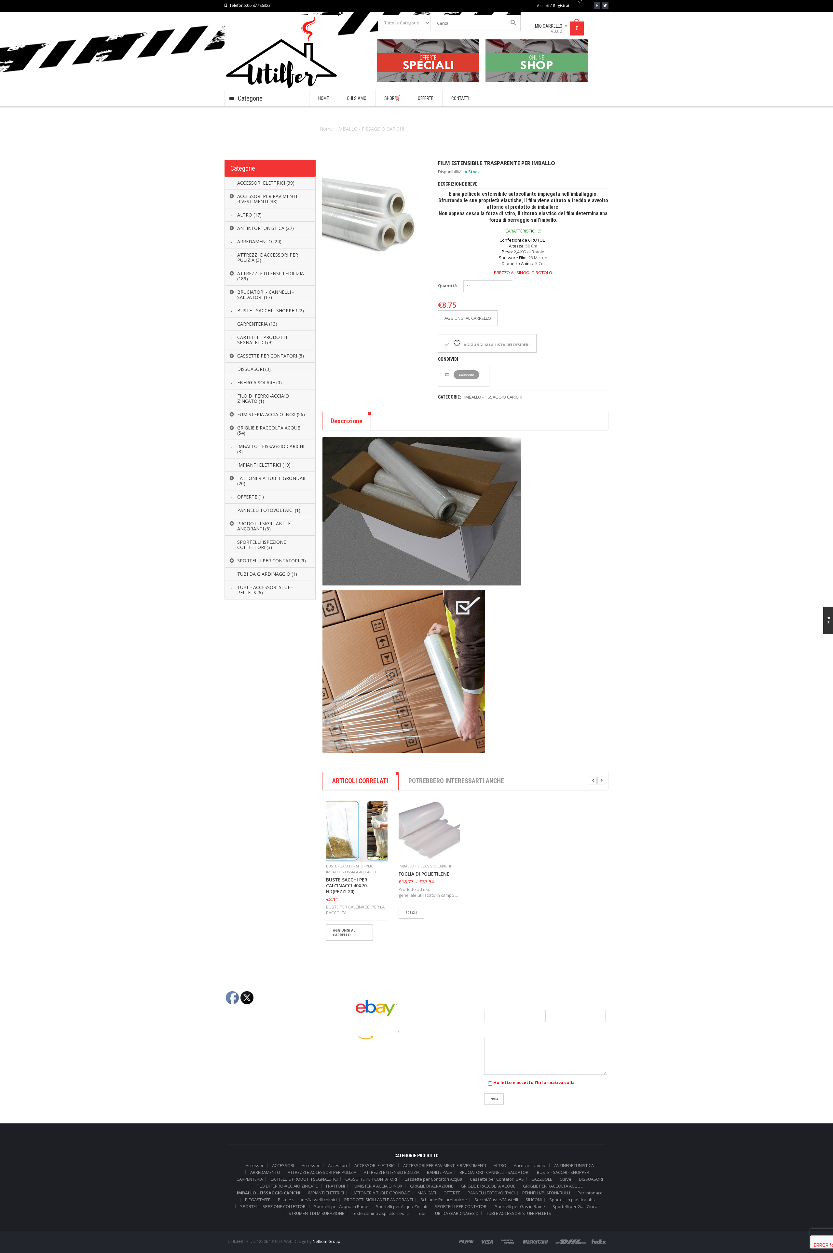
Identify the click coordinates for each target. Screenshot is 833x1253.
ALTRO (500, 1165)
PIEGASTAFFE (257, 1200)
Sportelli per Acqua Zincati (401, 1206)
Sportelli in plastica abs (572, 1200)
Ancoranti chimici (530, 1165)
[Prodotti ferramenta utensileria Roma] (536, 60)
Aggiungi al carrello (467, 318)
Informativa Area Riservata (251, 1083)
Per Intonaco (590, 1193)
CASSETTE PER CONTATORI (371, 1179)
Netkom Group (326, 1241)
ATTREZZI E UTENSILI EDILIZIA (391, 1172)
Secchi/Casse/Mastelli (496, 1200)
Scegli (411, 912)
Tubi (421, 1213)
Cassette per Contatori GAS (497, 1179)
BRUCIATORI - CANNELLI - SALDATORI (494, 1172)
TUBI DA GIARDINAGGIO (456, 1213)
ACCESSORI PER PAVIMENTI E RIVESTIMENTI (444, 1165)
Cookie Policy (238, 1051)
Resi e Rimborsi (240, 1073)
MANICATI (426, 1193)
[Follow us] (605, 5)
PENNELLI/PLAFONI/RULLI (546, 1193)
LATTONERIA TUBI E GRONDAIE (380, 1193)
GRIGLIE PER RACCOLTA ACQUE (553, 1186)
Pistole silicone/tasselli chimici (307, 1200)
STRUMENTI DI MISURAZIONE (316, 1213)
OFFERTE (452, 1193)
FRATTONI (335, 1186)
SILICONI (534, 1200)
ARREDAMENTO (265, 1172)
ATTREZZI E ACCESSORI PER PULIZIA (322, 1172)
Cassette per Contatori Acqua (433, 1179)
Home (326, 129)
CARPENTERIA (250, 1179)
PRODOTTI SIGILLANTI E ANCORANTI (378, 1200)
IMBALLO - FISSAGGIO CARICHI (370, 129)
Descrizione (346, 421)
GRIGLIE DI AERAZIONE (431, 1186)
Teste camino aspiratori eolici (380, 1213)
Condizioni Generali (244, 1030)
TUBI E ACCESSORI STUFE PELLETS (518, 1213)
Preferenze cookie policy (249, 1062)
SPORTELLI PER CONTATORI (461, 1206)
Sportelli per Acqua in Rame (341, 1206)
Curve (565, 1179)
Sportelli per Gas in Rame (520, 1206)
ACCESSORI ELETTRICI (375, 1165)
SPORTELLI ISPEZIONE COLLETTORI (273, 1206)
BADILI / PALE (439, 1172)
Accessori (255, 1165)
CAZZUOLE (541, 1179)
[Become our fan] (597, 5)
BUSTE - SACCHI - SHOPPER (349, 866)
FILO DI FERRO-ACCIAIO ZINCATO (288, 1186)
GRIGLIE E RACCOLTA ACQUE (488, 1186)
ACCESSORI (283, 1165)
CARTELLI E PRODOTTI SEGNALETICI (304, 1179)
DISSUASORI (591, 1179)
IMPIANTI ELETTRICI (326, 1193)
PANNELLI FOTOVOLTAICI (491, 1193)
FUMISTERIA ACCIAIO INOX (377, 1186)
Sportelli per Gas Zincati (576, 1206)
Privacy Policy (238, 1040)
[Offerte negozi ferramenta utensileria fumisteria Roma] (428, 60)
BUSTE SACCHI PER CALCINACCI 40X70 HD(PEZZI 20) (346, 885)
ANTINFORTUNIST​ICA (574, 1165)
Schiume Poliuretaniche (443, 1200)
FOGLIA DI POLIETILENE (424, 874)
